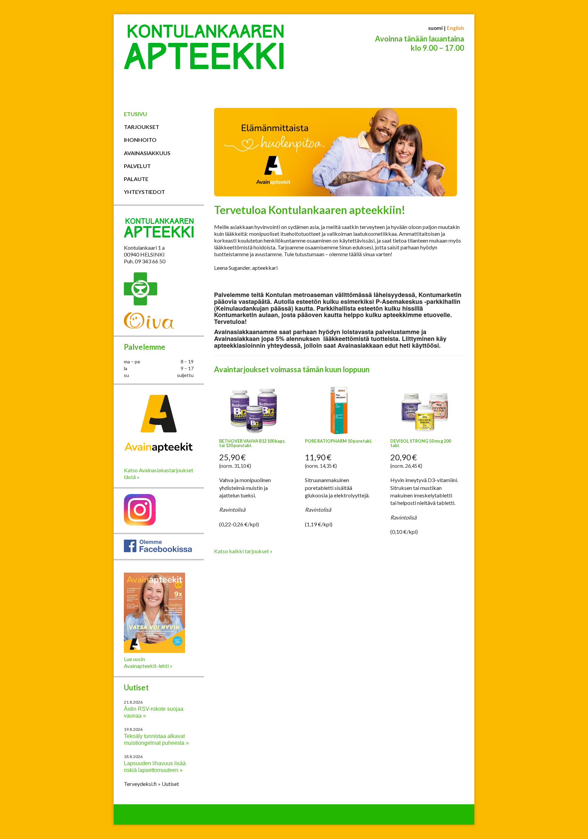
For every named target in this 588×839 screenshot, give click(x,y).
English (455, 28)
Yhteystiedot (144, 191)
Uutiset (136, 687)
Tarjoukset (141, 127)
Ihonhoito (140, 139)
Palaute (136, 179)
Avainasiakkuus (147, 153)
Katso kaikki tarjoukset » (243, 551)
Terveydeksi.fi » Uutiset (151, 783)
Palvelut (137, 166)
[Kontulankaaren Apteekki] (204, 58)
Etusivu (135, 114)
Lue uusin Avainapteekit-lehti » (148, 662)
